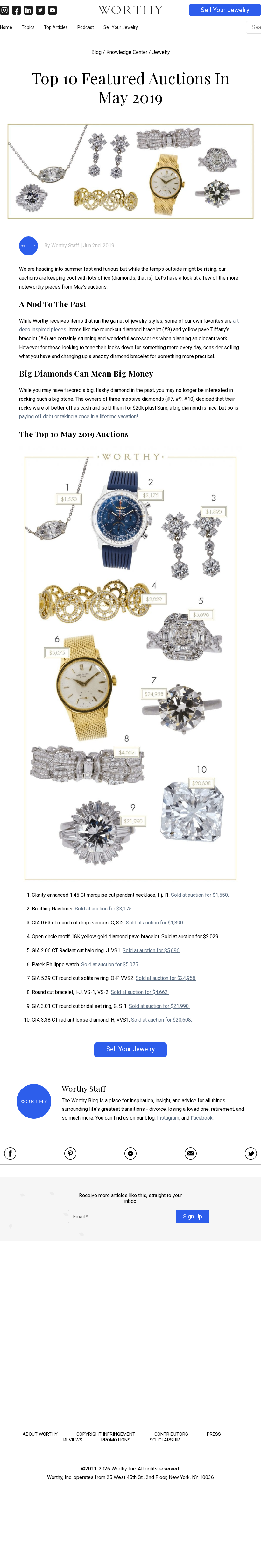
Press (214, 1434)
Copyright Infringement (105, 1434)
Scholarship (165, 1440)
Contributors (171, 1434)
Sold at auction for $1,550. (200, 895)
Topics (28, 27)
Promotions (115, 1440)
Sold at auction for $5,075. (110, 964)
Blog (96, 52)
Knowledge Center (126, 52)
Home (6, 27)
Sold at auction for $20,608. (161, 1020)
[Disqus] (130, 1333)
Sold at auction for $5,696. (151, 950)
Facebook (202, 1118)
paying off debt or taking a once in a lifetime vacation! (78, 416)
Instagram (168, 1118)
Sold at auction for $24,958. (166, 978)
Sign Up (192, 1216)
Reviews (72, 1440)
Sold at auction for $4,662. (140, 992)
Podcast (85, 27)
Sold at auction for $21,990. (159, 1006)
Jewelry (161, 52)
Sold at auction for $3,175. (104, 909)
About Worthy (40, 1434)
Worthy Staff (65, 245)
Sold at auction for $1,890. (155, 923)
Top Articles (56, 27)
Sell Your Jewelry (225, 10)
